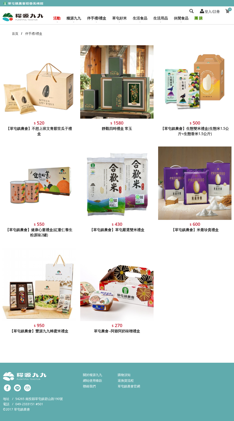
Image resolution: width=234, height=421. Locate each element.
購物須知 (124, 375)
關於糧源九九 (92, 375)
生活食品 (140, 18)
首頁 (15, 33)
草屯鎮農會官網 (129, 386)
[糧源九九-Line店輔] (17, 387)
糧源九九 (73, 18)
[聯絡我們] (27, 387)
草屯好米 (119, 18)
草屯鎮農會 (22, 409)
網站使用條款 (92, 380)
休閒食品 (181, 18)
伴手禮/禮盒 (96, 18)
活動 (57, 18)
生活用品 (160, 18)
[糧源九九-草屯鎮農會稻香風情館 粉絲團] (7, 387)
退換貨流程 (126, 380)
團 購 (198, 18)
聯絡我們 (89, 386)
